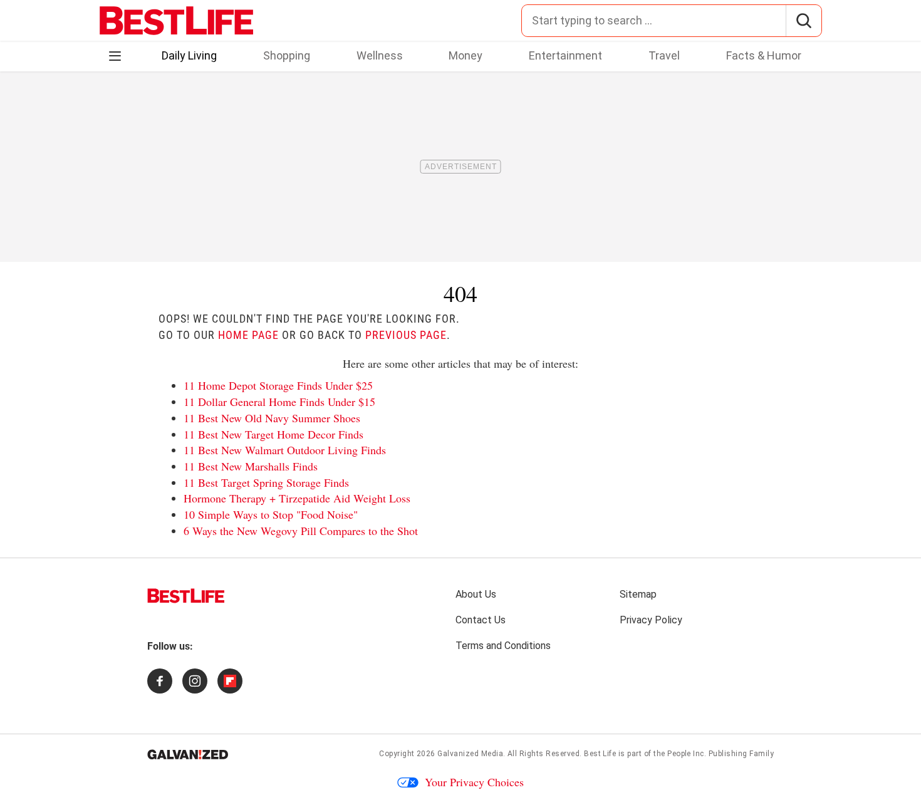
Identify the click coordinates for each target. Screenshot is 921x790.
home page (248, 334)
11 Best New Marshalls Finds (251, 466)
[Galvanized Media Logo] (187, 754)
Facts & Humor (763, 55)
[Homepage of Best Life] (186, 595)
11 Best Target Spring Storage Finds (266, 482)
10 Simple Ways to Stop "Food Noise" (271, 514)
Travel (664, 55)
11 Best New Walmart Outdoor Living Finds (285, 449)
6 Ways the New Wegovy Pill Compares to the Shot (301, 530)
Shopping (286, 55)
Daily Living (189, 55)
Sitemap (638, 594)
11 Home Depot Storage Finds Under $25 (278, 385)
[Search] (803, 20)
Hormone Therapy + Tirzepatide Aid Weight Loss (297, 498)
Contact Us (480, 620)
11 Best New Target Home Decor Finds (273, 434)
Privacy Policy (651, 620)
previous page (406, 334)
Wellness (379, 55)
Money (465, 55)
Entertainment (565, 55)
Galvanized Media (470, 753)
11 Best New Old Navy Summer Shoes (272, 417)
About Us (475, 594)
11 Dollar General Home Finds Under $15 (279, 401)
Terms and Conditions (503, 646)
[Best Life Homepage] (176, 21)
